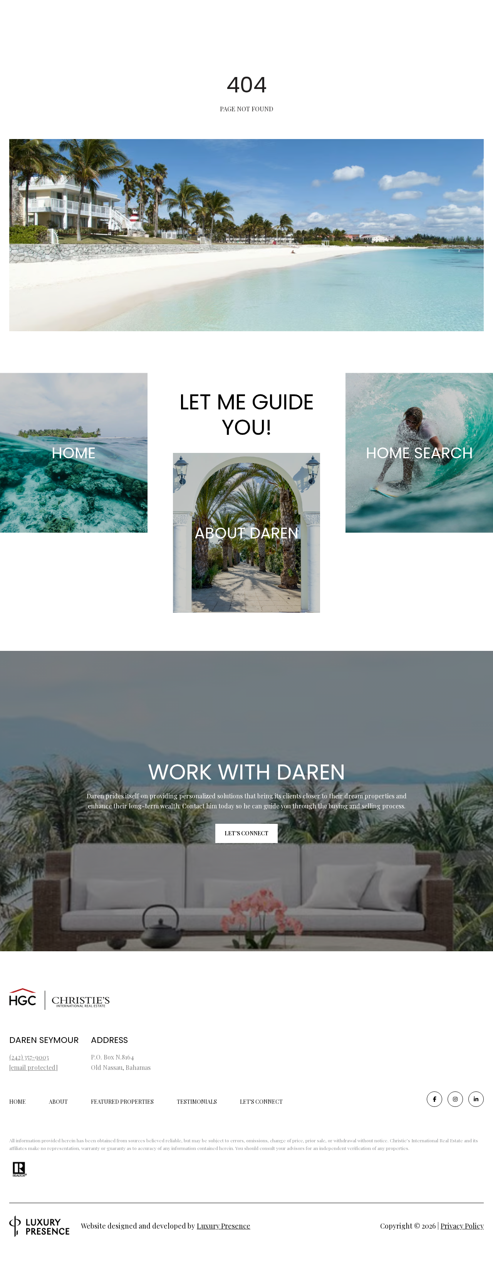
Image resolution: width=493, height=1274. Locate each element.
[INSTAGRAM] (455, 1099)
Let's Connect (261, 1102)
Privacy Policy (462, 1225)
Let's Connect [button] (246, 833)
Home (17, 1101)
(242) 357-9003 (29, 1057)
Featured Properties (122, 1101)
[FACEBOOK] (434, 1099)
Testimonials (197, 1101)
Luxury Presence (223, 1225)
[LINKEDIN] (476, 1099)
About (58, 1101)
